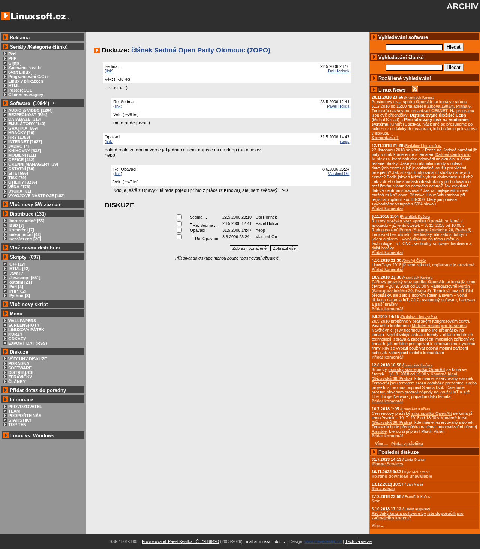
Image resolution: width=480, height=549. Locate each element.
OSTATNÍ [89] (21, 168)
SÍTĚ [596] (18, 173)
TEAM (14, 411)
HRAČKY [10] (21, 132)
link (109, 71)
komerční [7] (21, 230)
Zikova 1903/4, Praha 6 (449, 106)
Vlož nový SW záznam (36, 204)
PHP (12, 58)
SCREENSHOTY (23, 325)
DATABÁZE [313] (24, 119)
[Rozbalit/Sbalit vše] (53, 103)
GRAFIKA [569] (23, 128)
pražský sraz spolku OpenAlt (415, 221)
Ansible (379, 431)
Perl (12, 54)
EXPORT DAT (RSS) (27, 343)
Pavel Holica (338, 106)
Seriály (18, 47)
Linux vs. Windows (32, 435)
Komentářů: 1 (385, 137)
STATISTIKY (20, 420)
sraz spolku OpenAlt (431, 413)
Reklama (20, 37)
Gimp (13, 63)
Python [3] (19, 295)
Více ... (378, 526)
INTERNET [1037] (25, 142)
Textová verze (358, 541)
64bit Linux (19, 72)
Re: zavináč (383, 488)
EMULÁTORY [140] (26, 124)
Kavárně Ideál (443, 374)
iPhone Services (387, 464)
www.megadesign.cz (323, 541)
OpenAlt (424, 101)
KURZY (15, 334)
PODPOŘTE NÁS (24, 415)
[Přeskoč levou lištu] (68, 18)
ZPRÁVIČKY (20, 377)
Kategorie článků (48, 47)
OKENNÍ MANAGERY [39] (33, 164)
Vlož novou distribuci (35, 247)
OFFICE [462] (21, 160)
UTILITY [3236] (22, 182)
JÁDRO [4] (18, 146)
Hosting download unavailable (402, 476)
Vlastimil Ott (339, 173)
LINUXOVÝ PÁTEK (26, 329)
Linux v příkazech (25, 81)
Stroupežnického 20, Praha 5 (442, 230)
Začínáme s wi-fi (24, 67)
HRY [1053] (19, 137)
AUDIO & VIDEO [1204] (30, 110)
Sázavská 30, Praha (392, 378)
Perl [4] (15, 286)
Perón (405, 230)
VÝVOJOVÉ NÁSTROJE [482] (36, 196)
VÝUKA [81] (19, 191)
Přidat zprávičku (407, 443)
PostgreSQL (20, 90)
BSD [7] (16, 225)
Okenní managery (25, 94)
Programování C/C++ (28, 76)
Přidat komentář (387, 208)
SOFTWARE (20, 368)
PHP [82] (17, 291)
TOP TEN (17, 424)
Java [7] (16, 273)
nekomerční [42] (24, 234)
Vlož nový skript (29, 304)
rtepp (345, 141)
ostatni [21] (20, 282)
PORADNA (18, 363)
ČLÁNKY (17, 381)
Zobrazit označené (249, 248)
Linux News (391, 90)
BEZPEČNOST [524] (27, 114)
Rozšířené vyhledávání (404, 78)
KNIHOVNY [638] (24, 150)
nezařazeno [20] (24, 239)
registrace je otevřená (453, 264)
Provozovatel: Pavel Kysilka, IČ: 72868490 (180, 541)
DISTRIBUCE (20, 372)
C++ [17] (17, 264)
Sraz (376, 501)
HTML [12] (19, 268)
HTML (14, 85)
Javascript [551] (24, 277)
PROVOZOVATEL (25, 406)
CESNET (439, 110)
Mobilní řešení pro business (439, 325)
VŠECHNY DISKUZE (27, 359)
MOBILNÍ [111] (22, 155)
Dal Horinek (339, 71)
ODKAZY (17, 338)
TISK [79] (17, 178)
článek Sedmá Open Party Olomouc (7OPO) (200, 50)
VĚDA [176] (19, 186)
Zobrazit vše (284, 248)
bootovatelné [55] (26, 221)
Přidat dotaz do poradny (37, 390)
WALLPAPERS (22, 320)
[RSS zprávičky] (415, 90)
